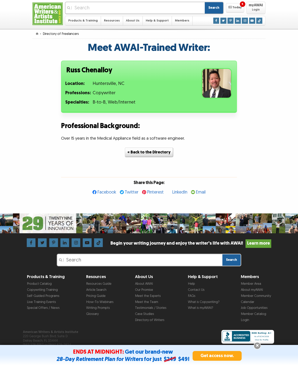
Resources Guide (98, 284)
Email (201, 192)
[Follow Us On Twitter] (223, 20)
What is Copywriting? (203, 302)
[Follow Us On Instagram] (245, 20)
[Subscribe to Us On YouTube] (252, 20)
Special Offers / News (43, 308)
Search (213, 7)
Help (191, 284)
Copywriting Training (42, 290)
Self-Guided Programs (43, 296)
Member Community (256, 296)
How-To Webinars (100, 302)
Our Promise (144, 290)
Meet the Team (146, 302)
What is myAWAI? (200, 308)
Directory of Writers (149, 320)
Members (182, 20)
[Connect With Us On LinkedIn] (238, 20)
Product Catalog (39, 284)
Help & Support (157, 20)
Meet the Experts (148, 296)
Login (245, 320)
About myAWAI (252, 290)
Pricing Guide (96, 296)
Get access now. (217, 356)
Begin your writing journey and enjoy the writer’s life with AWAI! (190, 243)
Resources (112, 20)
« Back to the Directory (149, 152)
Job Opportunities (254, 308)
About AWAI (144, 284)
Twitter (131, 192)
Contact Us (196, 290)
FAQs (191, 296)
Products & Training (83, 20)
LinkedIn (179, 192)
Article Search (96, 290)
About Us (132, 20)
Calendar (247, 302)
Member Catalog (253, 314)
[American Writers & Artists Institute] (47, 13)
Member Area (251, 284)
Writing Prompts (98, 308)
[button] (235, 8)
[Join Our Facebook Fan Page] (216, 20)
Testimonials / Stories (150, 308)
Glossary (92, 314)
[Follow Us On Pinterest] (230, 20)
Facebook (106, 192)
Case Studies (144, 314)
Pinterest (155, 192)
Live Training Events (41, 302)
